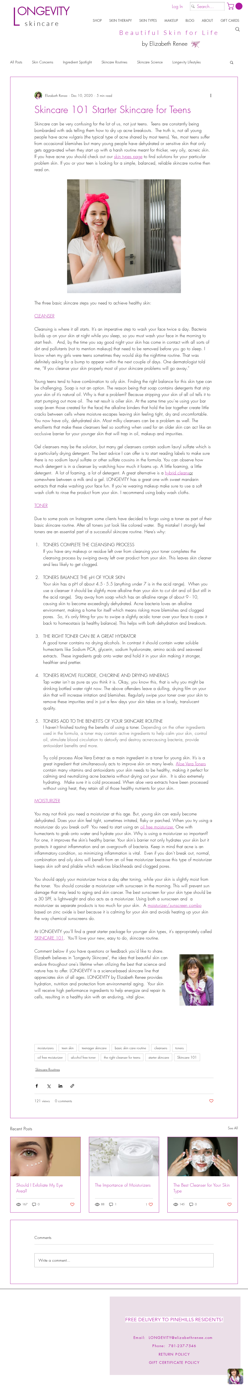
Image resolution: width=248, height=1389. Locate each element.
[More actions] (211, 95)
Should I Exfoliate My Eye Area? (39, 1188)
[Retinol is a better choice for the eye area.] (45, 1156)
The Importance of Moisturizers (123, 1185)
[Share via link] (72, 1086)
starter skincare (158, 1057)
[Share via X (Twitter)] (48, 1086)
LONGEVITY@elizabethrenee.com (181, 1337)
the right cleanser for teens (122, 1057)
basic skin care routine (130, 1048)
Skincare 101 (187, 1057)
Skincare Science (150, 62)
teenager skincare (94, 1048)
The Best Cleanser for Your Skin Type (201, 1188)
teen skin (68, 1048)
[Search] (237, 29)
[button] (97, 20)
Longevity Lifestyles (186, 62)
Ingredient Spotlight (77, 62)
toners (179, 1048)
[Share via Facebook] (36, 1086)
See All (233, 1128)
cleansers (160, 1048)
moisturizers (46, 1048)
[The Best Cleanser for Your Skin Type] (203, 1156)
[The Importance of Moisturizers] (124, 1156)
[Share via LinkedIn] (60, 1086)
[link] (235, 6)
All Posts (16, 62)
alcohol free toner (83, 1057)
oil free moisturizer (50, 1057)
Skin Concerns (42, 62)
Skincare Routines (114, 62)
